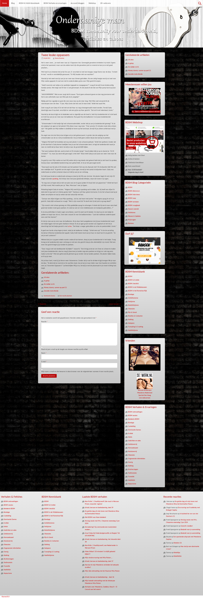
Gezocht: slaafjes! (187, 526)
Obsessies (131, 309)
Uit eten (46, 277)
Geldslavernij (132, 444)
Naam (44, 353)
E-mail (44, 362)
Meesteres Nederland (144, 393)
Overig (130, 462)
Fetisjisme (131, 301)
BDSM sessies (132, 415)
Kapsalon (42, 304)
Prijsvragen (132, 220)
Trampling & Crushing (135, 327)
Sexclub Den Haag (145, 395)
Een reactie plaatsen (66, 296)
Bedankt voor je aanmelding (190, 529)
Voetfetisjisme (133, 330)
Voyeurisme (132, 484)
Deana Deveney (59, 58)
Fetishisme (131, 212)
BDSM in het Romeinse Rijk (137, 291)
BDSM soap (132, 198)
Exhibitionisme (133, 298)
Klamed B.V (6, 597)
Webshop (92, 3)
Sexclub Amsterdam (145, 390)
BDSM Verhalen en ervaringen (55, 3)
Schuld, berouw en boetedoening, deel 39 (99, 507)
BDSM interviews (134, 195)
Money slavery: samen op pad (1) (55, 287)
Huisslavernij (132, 451)
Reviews (131, 223)
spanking (55, 179)
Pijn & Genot (132, 312)
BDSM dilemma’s (134, 191)
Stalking (130, 319)
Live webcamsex (144, 398)
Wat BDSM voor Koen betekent (95, 517)
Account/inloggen (77, 3)
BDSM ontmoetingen (135, 412)
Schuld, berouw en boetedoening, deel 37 (99, 561)
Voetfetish (131, 480)
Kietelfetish (177, 556)
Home (4, 3)
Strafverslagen (133, 469)
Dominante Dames (49, 296)
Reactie (44, 322)
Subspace (131, 323)
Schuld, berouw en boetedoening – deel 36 (99, 577)
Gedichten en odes (134, 441)
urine (70, 226)
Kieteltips (177, 553)
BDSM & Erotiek (133, 280)
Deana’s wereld (133, 209)
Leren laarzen (115, 304)
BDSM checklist (133, 284)
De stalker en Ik (49, 284)
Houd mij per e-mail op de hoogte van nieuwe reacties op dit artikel (64, 349)
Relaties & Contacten (135, 316)
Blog (13, 3)
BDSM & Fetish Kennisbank (29, 3)
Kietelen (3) (178, 543)
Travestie (131, 477)
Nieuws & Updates (134, 216)
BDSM (130, 187)
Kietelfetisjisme (133, 305)
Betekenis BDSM (133, 419)
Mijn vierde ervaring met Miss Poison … (98, 558)
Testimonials (132, 473)
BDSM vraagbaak (134, 205)
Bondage (131, 294)
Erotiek (130, 433)
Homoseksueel (133, 448)
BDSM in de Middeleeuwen (137, 287)
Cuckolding (131, 426)
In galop (46, 281)
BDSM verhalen (133, 202)
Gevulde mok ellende (51, 291)
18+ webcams (105, 3)
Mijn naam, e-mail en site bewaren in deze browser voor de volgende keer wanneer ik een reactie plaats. (77, 371)
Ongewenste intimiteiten (136, 459)
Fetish (130, 437)
